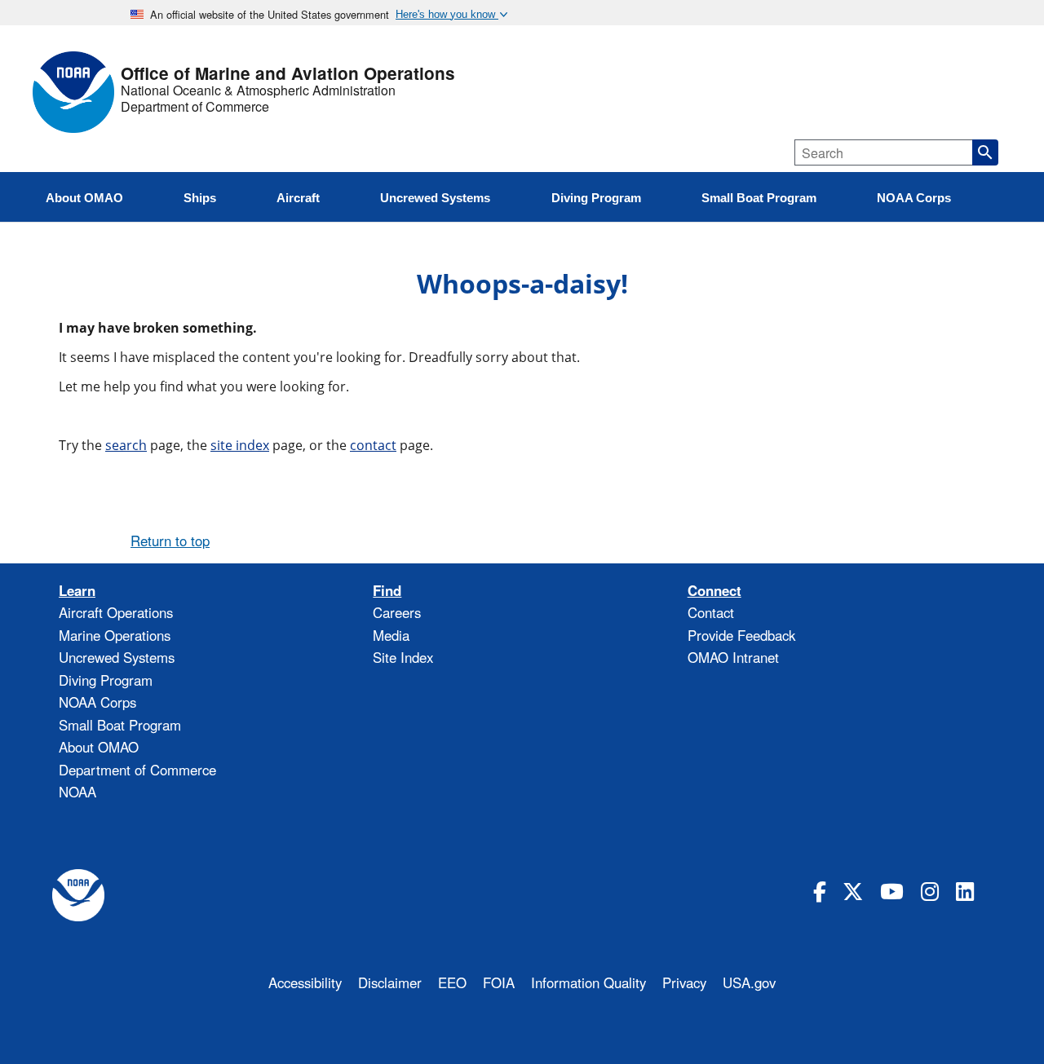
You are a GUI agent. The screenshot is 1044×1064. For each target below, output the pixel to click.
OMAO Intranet (733, 657)
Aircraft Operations (116, 612)
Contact (711, 612)
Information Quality (588, 982)
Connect (714, 590)
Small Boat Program (120, 725)
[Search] (985, 152)
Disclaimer (390, 982)
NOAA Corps (97, 702)
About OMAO (99, 747)
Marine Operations (114, 635)
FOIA (499, 982)
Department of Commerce (195, 107)
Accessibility (305, 982)
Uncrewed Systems (117, 657)
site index (239, 445)
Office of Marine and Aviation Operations (288, 73)
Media (391, 635)
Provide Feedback (741, 635)
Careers (397, 612)
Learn (77, 590)
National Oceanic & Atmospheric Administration (258, 90)
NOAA (77, 791)
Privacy (684, 982)
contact (373, 445)
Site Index (403, 657)
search (126, 445)
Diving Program (106, 680)
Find (387, 590)
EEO (452, 982)
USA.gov (749, 982)
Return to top (170, 540)
